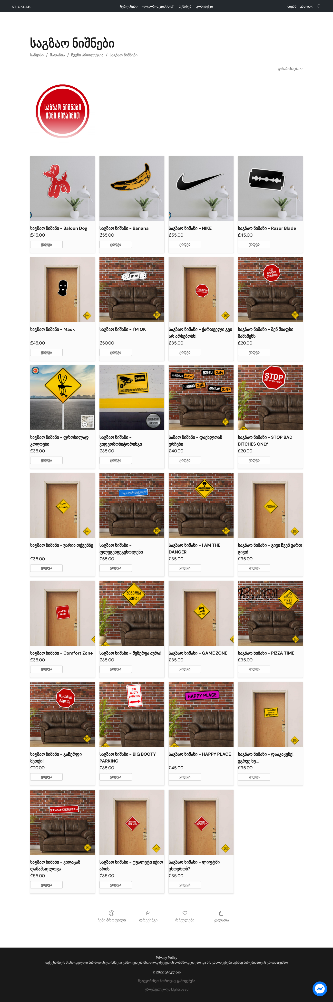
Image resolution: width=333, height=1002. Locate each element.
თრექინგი (148, 920)
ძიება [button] (292, 6)
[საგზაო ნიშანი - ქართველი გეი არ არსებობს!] (201, 289)
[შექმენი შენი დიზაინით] (62, 111)
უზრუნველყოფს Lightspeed (166, 989)
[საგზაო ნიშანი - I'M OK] (131, 289)
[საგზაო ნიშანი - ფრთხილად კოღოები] (62, 397)
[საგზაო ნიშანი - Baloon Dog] (62, 188)
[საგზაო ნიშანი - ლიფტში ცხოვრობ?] (201, 822)
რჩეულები (184, 920)
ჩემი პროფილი (112, 920)
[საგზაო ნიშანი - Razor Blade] (270, 188)
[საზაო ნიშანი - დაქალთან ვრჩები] (201, 397)
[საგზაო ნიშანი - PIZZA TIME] (270, 613)
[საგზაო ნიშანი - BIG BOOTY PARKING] (131, 714)
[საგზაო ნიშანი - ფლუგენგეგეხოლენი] (131, 505)
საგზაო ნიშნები (123, 55)
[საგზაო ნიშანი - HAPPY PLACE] (201, 714)
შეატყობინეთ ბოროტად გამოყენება (166, 980)
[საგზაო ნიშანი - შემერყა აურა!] (131, 613)
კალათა (221, 920)
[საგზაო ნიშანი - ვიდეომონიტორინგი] (131, 397)
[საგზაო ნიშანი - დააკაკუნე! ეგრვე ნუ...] (270, 714)
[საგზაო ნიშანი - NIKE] (201, 188)
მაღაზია (57, 55)
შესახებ (185, 6)
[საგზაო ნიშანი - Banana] (131, 188)
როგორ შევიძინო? (158, 6)
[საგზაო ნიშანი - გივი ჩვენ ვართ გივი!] (270, 505)
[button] (21, 6)
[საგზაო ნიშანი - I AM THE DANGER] (201, 505)
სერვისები (129, 6)
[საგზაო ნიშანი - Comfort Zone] (62, 613)
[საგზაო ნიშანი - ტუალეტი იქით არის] (131, 822)
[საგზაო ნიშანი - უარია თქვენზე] (62, 505)
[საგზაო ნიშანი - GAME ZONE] (201, 613)
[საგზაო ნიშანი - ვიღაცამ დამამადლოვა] (62, 822)
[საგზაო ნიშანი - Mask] (62, 289)
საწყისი (37, 55)
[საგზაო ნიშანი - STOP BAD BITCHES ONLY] (270, 397)
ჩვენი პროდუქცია (87, 55)
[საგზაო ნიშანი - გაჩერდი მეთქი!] (62, 714)
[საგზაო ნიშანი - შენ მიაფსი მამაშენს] (270, 289)
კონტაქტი (204, 6)
